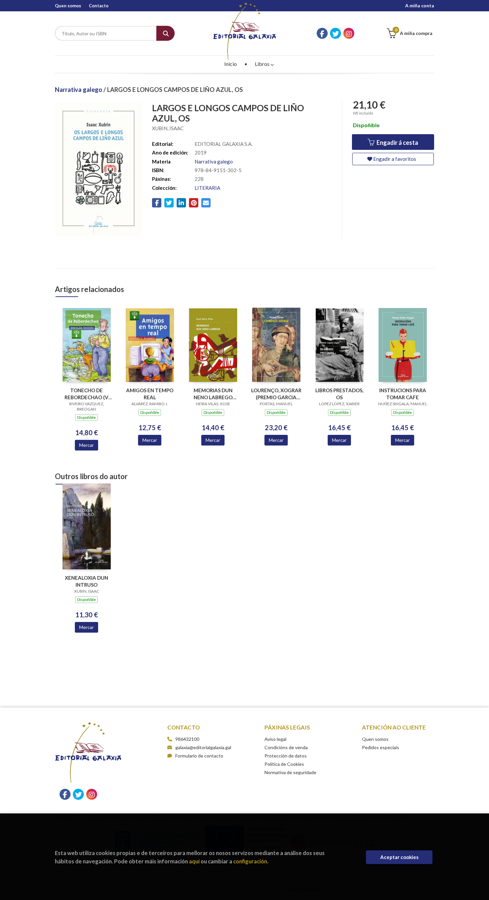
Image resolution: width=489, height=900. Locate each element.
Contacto (98, 5)
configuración (250, 861)
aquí (194, 861)
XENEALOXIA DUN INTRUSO (86, 581)
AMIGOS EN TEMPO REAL (149, 393)
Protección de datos (285, 755)
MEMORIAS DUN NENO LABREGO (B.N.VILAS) (213, 393)
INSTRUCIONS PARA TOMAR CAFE (402, 393)
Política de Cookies (284, 764)
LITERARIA (207, 188)
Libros (262, 64)
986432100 (187, 739)
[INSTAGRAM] (348, 33)
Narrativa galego (79, 89)
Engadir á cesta (397, 142)
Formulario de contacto (199, 755)
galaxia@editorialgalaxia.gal (203, 747)
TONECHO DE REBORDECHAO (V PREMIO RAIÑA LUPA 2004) (86, 393)
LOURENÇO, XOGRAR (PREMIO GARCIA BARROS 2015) (276, 393)
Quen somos (68, 5)
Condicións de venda (286, 747)
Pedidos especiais (380, 747)
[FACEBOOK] (322, 33)
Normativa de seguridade (290, 772)
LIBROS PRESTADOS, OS (339, 393)
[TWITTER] (335, 33)
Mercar (86, 445)
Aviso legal (275, 739)
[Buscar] (165, 33)
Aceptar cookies (399, 857)
